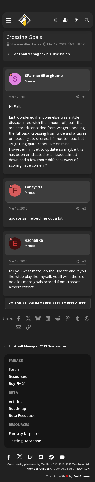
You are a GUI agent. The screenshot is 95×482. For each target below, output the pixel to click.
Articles (15, 401)
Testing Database (25, 440)
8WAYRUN (83, 468)
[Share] (77, 97)
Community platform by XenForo (48, 464)
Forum (14, 369)
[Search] (87, 20)
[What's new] (76, 20)
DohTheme (82, 476)
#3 (84, 261)
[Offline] (10, 74)
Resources (18, 376)
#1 (84, 97)
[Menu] (9, 20)
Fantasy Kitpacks (24, 433)
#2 (84, 208)
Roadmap (17, 408)
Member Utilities (38, 468)
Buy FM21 (17, 383)
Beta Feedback (22, 415)
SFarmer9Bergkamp (25, 44)
